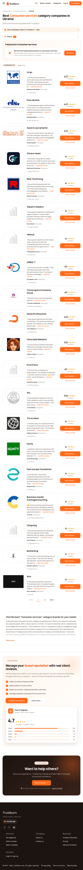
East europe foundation (39, 469)
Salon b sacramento (37, 127)
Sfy (28, 392)
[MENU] (4, 3)
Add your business (70, 845)
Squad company (35, 206)
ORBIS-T (31, 262)
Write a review (45, 3)
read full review (36, 87)
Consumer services (19, 11)
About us (39, 837)
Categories (57, 3)
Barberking (32, 550)
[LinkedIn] (14, 827)
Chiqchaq (32, 525)
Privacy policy (46, 865)
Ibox (29, 576)
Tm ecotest (33, 418)
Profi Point (32, 364)
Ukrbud (30, 234)
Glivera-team (34, 153)
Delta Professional (36, 313)
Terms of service (59, 865)
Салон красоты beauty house (39, 291)
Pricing (65, 841)
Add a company (12, 845)
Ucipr (29, 72)
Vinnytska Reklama (37, 339)
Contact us (40, 841)
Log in (65, 3)
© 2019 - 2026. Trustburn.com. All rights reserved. (21, 865)
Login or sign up (12, 856)
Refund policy (72, 865)
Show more (10, 640)
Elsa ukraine (33, 100)
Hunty (30, 443)
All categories (11, 837)
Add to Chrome (57, 788)
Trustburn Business (70, 837)
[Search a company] (36, 3)
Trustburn (10, 812)
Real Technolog (35, 178)
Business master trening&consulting (37, 498)
